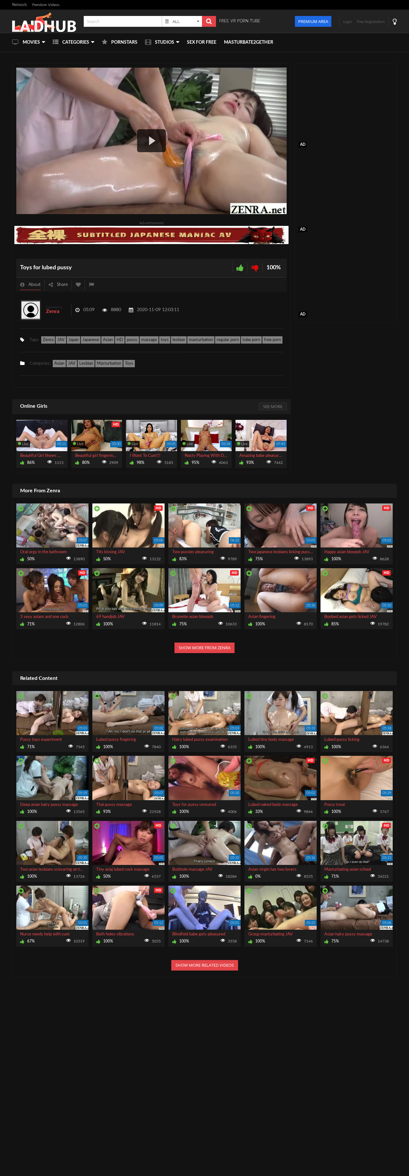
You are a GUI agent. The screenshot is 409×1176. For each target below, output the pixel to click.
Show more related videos (204, 965)
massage (149, 340)
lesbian (179, 340)
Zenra (52, 311)
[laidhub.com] (46, 21)
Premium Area (313, 21)
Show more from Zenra (204, 648)
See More (272, 406)
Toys (129, 363)
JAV (61, 340)
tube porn (251, 340)
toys (165, 340)
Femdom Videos (45, 5)
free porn (272, 340)
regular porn (228, 340)
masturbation (201, 340)
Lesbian (86, 363)
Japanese (90, 340)
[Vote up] (239, 268)
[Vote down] (255, 268)
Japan (73, 340)
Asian (108, 340)
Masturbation (109, 363)
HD (120, 340)
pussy (132, 340)
